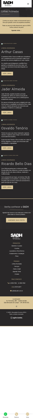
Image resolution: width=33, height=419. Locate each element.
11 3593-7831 (13, 283)
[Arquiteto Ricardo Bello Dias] (9, 155)
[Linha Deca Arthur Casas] (9, 43)
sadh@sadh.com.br (17, 291)
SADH (9, 312)
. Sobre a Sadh (16, 269)
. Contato (16, 274)
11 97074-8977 (17, 287)
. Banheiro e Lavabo (16, 246)
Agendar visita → (16, 30)
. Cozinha (16, 248)
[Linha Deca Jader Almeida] (9, 80)
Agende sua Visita (16, 220)
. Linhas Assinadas (16, 264)
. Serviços (16, 266)
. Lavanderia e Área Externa (16, 251)
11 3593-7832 (21, 283)
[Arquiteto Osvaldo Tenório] (9, 119)
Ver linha (7, 73)
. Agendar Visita (16, 271)
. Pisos (16, 256)
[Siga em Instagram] (16, 306)
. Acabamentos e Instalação (16, 253)
